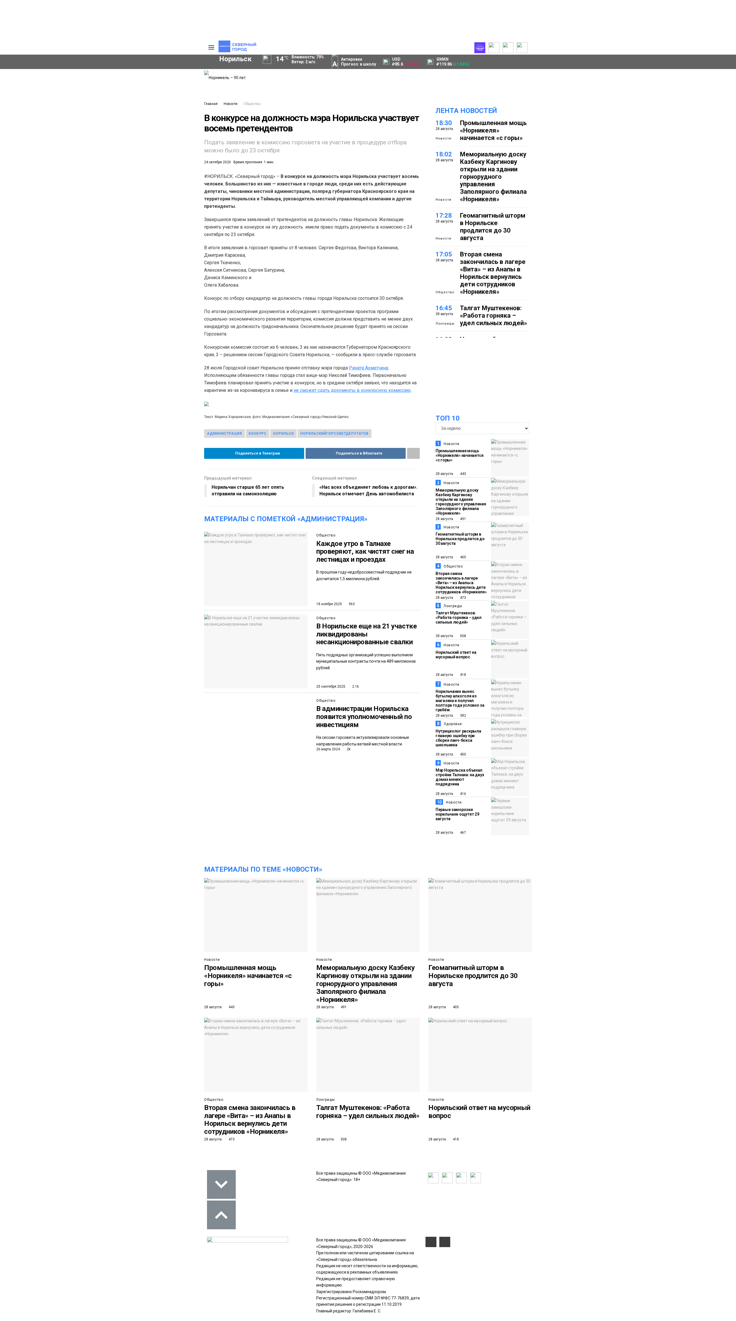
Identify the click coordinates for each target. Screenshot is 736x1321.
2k (348, 749)
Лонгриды (445, 323)
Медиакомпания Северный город (94, 166)
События (124, 85)
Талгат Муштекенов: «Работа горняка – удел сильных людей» (493, 315)
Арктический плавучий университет (57, 102)
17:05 (444, 254)
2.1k (355, 687)
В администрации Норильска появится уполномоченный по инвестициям (364, 716)
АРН (152, 166)
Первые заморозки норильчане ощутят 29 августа (457, 814)
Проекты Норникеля (87, 74)
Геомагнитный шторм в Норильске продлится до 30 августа (492, 226)
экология (71, 175)
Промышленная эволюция (48, 133)
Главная (211, 104)
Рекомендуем (129, 79)
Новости (230, 104)
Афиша (55, 185)
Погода (170, 112)
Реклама (171, 80)
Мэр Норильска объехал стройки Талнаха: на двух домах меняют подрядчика (460, 777)
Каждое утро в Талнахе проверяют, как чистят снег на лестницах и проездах (365, 551)
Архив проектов (83, 93)
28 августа (444, 474)
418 (462, 675)
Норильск (35, 156)
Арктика (108, 175)
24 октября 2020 (217, 162)
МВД (140, 175)
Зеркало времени (39, 121)
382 (462, 716)
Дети (24, 185)
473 (462, 598)
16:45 (444, 308)
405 (462, 557)
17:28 (444, 215)
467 (462, 833)
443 (462, 474)
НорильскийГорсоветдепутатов (334, 434)
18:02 (444, 154)
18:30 (444, 122)
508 (462, 636)
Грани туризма (36, 114)
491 (462, 519)
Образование (177, 175)
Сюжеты (29, 86)
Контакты (172, 86)
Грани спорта (35, 108)
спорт (36, 175)
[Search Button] (191, 212)
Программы (32, 93)
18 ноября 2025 (329, 604)
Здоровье (453, 724)
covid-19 (137, 156)
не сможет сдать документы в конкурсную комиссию (352, 390)
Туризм (89, 185)
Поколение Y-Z (37, 127)
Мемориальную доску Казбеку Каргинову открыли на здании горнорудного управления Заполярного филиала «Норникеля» (493, 177)
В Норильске (366, 634)
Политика (172, 93)
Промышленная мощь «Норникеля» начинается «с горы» (493, 130)
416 (462, 794)
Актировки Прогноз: (358, 61)
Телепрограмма (36, 74)
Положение (126, 91)
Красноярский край (86, 156)
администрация (224, 434)
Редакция (172, 74)
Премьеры (125, 72)
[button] (39, 143)
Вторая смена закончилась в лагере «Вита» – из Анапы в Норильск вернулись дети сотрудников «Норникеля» (493, 273)
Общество (252, 104)
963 (351, 604)
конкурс (258, 434)
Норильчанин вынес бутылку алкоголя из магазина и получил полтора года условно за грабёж (460, 700)
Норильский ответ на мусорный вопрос (456, 654)
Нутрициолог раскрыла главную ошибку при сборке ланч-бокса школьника (458, 738)
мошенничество (132, 185)
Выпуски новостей (38, 80)
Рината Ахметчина (368, 368)
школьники (27, 166)
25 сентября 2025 (330, 687)
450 (462, 754)
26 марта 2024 (328, 749)
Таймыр (175, 156)
